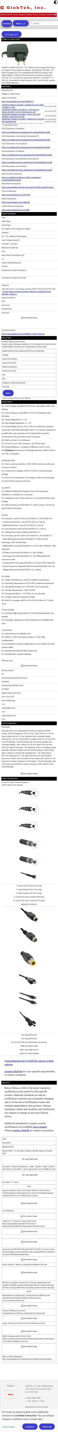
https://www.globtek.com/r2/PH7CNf (16, 195)
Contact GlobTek (13, 1071)
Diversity (29, 1407)
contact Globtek (20, 1130)
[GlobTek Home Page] (22, 8)
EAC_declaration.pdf (9, 121)
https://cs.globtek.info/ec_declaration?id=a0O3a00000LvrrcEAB (26, 132)
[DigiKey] (10, 1395)
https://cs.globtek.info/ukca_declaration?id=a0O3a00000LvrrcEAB (27, 155)
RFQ (8, 393)
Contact (10, 1386)
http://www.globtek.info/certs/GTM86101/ (18, 102)
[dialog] (29, 1420)
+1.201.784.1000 (33, 1398)
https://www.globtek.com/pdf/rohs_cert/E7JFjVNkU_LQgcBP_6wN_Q (28, 187)
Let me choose (8, 1427)
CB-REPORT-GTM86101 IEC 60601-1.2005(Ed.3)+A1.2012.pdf (23, 119)
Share (19, 23)
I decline (30, 1427)
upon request (40, 1127)
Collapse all (11, 35)
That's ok (47, 1427)
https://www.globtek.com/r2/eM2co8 (16, 202)
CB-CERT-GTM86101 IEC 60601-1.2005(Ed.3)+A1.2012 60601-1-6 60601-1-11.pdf (23, 106)
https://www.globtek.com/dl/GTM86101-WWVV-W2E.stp (23, 334)
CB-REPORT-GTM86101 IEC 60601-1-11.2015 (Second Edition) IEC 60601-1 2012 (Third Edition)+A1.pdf (20, 111)
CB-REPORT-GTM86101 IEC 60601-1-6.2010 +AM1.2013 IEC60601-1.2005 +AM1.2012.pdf (21, 115)
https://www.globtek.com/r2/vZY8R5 (16, 210)
